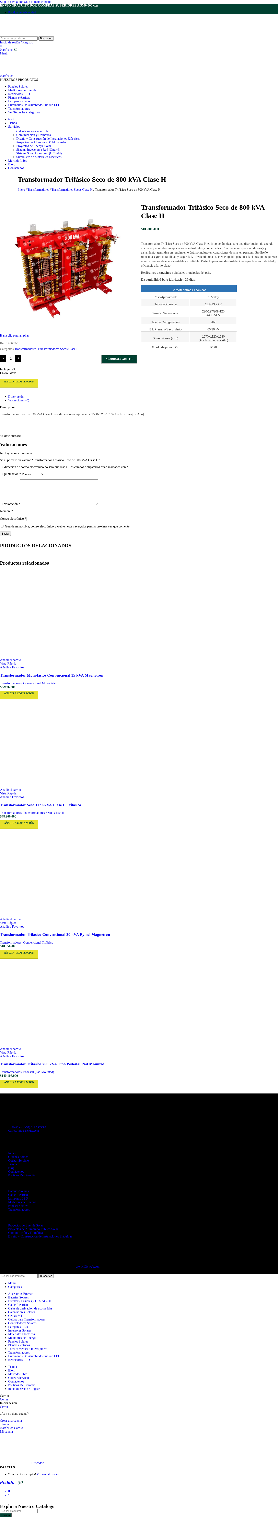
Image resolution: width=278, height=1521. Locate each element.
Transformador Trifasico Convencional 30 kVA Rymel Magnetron (55, 934)
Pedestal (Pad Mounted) (38, 1072)
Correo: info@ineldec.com (23, 1130)
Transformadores (38, 189)
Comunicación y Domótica (33, 135)
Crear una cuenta (11, 1420)
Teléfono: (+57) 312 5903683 (29, 1127)
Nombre (6, 511)
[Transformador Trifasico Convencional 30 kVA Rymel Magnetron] (139, 873)
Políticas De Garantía (21, 1175)
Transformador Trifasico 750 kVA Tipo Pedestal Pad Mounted (52, 1064)
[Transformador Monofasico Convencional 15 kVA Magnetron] (139, 614)
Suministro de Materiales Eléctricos (38, 157)
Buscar (6, 1515)
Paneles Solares (18, 1205)
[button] (10, 660)
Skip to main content (37, 1)
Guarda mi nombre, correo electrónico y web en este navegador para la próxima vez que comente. (67, 526)
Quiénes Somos (18, 1157)
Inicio (22, 189)
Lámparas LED (18, 1198)
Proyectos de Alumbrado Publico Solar (41, 142)
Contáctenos (16, 1171)
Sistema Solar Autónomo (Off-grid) (39, 153)
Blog (11, 1168)
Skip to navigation (12, 1)
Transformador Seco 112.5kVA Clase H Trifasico (40, 805)
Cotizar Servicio (18, 1160)
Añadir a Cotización (19, 381)
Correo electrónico (13, 518)
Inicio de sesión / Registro (24, 1388)
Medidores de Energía (22, 1202)
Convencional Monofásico (40, 683)
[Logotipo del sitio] (25, 34)
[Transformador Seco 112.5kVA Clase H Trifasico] (139, 743)
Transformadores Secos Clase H (72, 189)
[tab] (16, 396)
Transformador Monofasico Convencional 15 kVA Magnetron (51, 675)
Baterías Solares (18, 1191)
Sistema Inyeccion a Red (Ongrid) (38, 149)
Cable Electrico (18, 1194)
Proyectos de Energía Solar (33, 146)
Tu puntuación (10, 474)
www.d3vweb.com (88, 1266)
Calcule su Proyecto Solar (32, 131)
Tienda (12, 1164)
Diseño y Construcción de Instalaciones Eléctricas (48, 138)
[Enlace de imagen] (22, 1109)
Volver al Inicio (48, 1474)
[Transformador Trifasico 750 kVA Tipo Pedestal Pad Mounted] (139, 1003)
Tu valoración (10, 504)
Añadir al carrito (119, 359)
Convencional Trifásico (38, 942)
